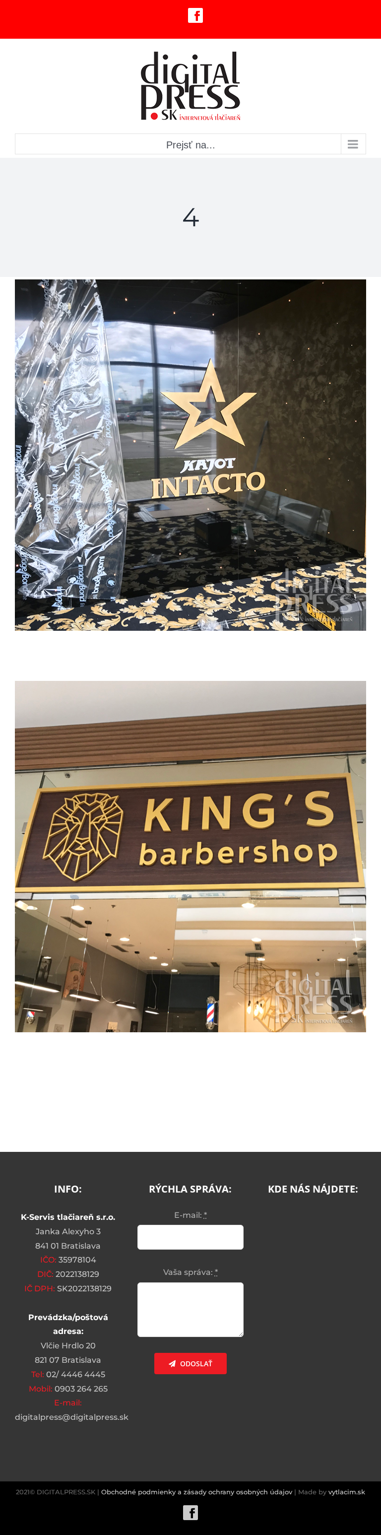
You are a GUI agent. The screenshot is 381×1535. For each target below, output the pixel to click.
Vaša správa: (190, 1272)
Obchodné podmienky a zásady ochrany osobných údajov (196, 1492)
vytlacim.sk (346, 1492)
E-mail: (190, 1215)
